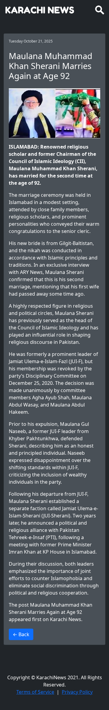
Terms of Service (35, 692)
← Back (21, 634)
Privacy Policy (77, 692)
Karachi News (65, 619)
